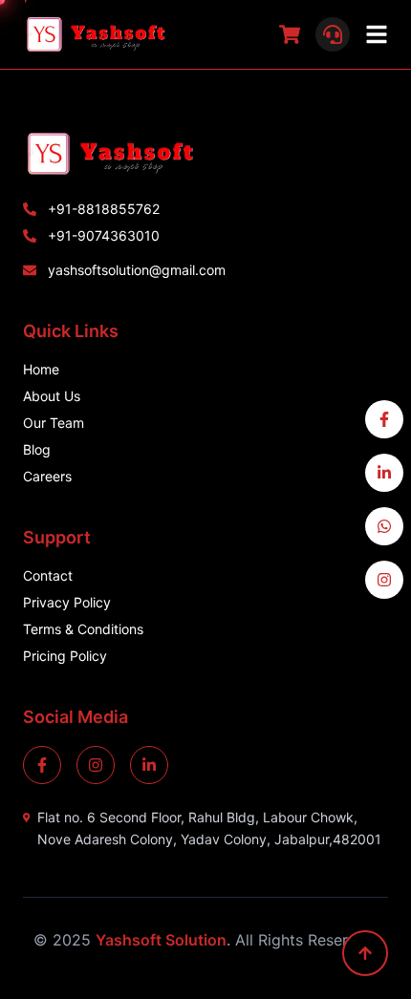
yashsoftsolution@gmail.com (137, 270)
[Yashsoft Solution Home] (205, 154)
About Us (51, 396)
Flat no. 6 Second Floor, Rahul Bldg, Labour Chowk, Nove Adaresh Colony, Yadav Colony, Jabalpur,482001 (209, 828)
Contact (48, 575)
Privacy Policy (67, 602)
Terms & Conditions (83, 629)
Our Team (53, 422)
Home (41, 369)
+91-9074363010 (104, 235)
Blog (37, 449)
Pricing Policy (65, 656)
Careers (47, 476)
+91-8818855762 (104, 209)
